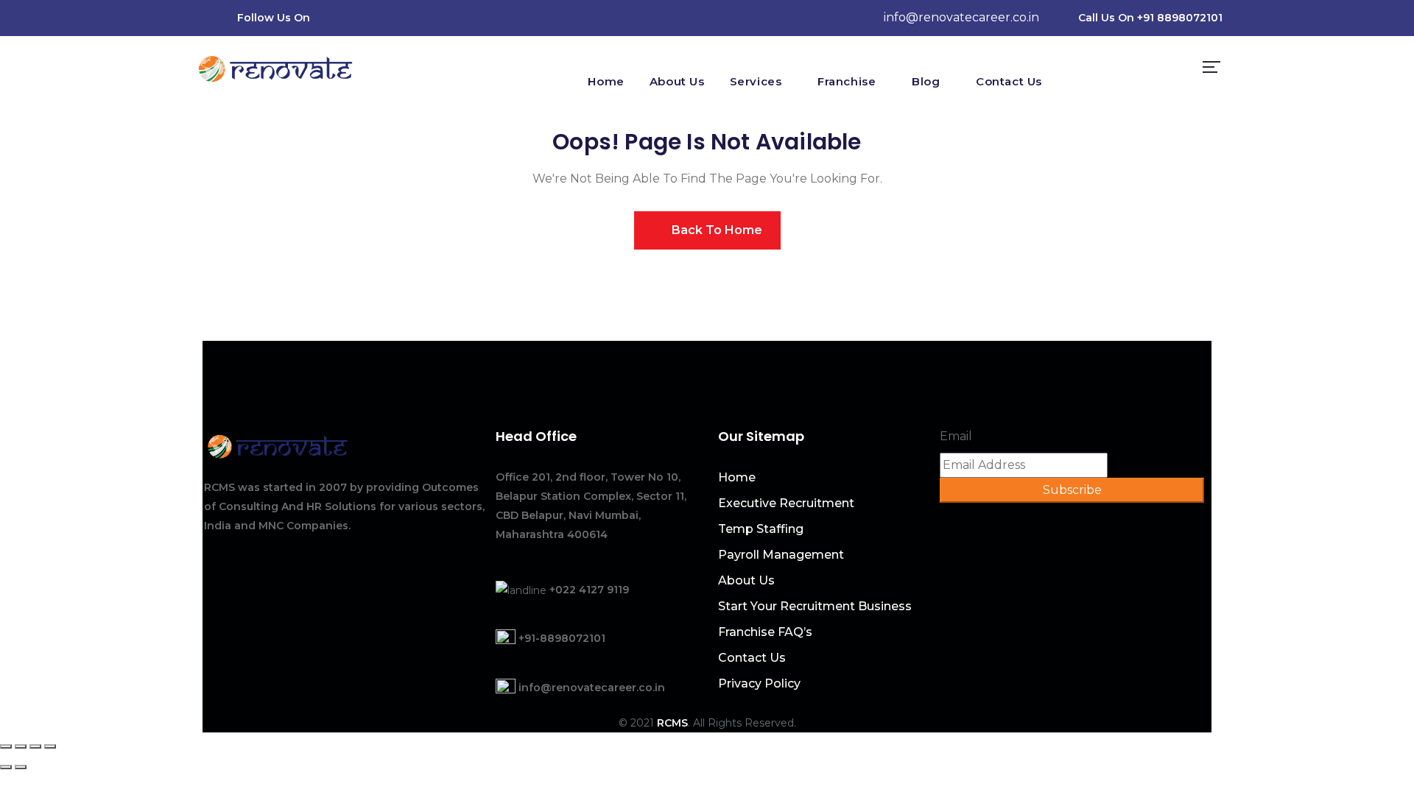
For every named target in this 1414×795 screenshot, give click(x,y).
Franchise (846, 81)
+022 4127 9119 (589, 589)
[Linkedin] (397, 18)
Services (756, 81)
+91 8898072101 (1180, 17)
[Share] (21, 746)
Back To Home (715, 230)
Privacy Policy (759, 683)
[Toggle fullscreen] (35, 746)
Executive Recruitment (786, 503)
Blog (926, 81)
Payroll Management (781, 555)
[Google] (453, 18)
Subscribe (1072, 490)
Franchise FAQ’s (765, 632)
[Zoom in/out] (50, 746)
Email (956, 436)
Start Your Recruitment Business (815, 606)
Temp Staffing (760, 529)
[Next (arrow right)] (21, 767)
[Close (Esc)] (6, 746)
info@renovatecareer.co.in (961, 17)
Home (606, 81)
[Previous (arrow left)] (6, 767)
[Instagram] (425, 18)
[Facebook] (369, 18)
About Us (677, 81)
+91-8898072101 (561, 638)
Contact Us (1009, 81)
